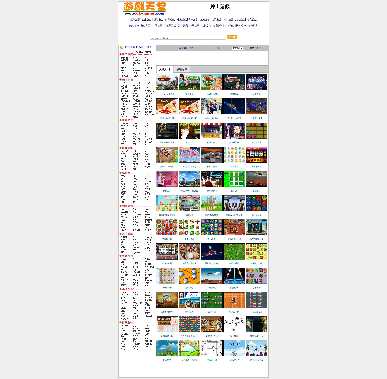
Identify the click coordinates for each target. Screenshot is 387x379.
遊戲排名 (253, 25)
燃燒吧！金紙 (212, 336)
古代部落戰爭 (167, 312)
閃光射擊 (234, 287)
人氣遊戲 (240, 19)
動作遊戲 (135, 19)
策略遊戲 (205, 19)
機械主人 (167, 191)
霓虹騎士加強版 (212, 263)
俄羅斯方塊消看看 (167, 215)
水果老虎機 (189, 239)
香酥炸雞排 (212, 142)
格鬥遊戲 (216, 19)
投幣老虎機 (257, 166)
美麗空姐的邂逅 (212, 118)
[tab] (165, 69)
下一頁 (216, 48)
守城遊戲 (229, 25)
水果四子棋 (167, 287)
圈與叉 (234, 191)
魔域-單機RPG (256, 336)
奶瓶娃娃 (189, 142)
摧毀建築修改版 (212, 215)
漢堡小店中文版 (234, 239)
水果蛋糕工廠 (167, 336)
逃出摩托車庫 (256, 118)
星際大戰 (256, 94)
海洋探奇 (189, 312)
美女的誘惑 (234, 142)
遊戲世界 (145, 25)
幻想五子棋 (234, 312)
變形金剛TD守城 (167, 142)
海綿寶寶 (183, 25)
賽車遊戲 (193, 19)
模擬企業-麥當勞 (167, 118)
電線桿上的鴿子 (256, 360)
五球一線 (212, 312)
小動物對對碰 (212, 239)
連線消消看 (257, 215)
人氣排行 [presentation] (164, 69)
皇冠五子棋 (212, 360)
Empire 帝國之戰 (167, 94)
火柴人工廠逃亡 (167, 166)
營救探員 (189, 215)
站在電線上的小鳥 (189, 360)
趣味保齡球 (212, 191)
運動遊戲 (182, 19)
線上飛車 (234, 336)
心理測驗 (218, 25)
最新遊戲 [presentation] (181, 69)
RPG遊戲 (228, 19)
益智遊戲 (158, 19)
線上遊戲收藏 (186, 48)
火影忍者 (206, 25)
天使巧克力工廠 (189, 166)
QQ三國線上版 (256, 239)
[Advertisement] (212, 58)
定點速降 (256, 191)
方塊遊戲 (252, 19)
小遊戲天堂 (170, 25)
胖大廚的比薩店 (189, 263)
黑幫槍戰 (234, 94)
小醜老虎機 (167, 263)
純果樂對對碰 (256, 263)
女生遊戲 (146, 19)
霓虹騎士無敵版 (234, 118)
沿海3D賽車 (212, 166)
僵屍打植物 (234, 263)
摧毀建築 (167, 360)
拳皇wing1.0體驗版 (189, 191)
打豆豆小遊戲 (256, 312)
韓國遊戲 (194, 25)
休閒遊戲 (157, 25)
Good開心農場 (212, 94)
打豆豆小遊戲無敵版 (189, 336)
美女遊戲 (134, 25)
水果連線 (256, 287)
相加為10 (234, 166)
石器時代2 (234, 360)
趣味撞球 (189, 287)
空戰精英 (212, 287)
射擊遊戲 (170, 19)
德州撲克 (189, 94)
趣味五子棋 (257, 142)
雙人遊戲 (241, 25)
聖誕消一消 (167, 239)
